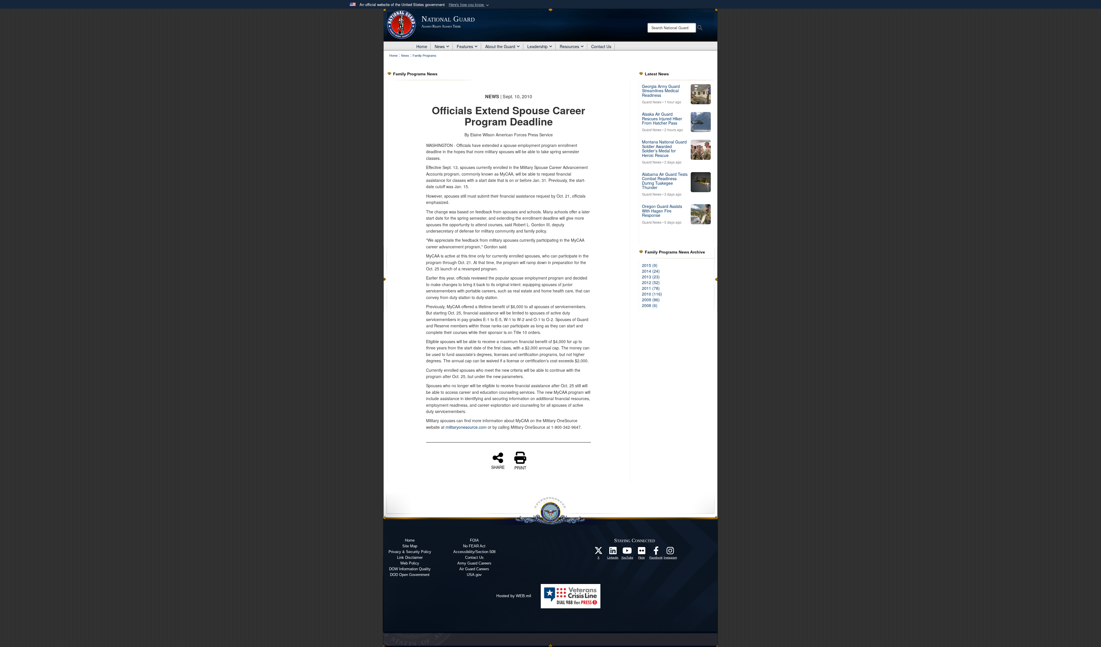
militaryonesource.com (466, 427)
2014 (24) (651, 271)
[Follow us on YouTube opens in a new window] (627, 552)
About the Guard (500, 46)
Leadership (537, 46)
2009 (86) (651, 299)
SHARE (498, 466)
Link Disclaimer (410, 557)
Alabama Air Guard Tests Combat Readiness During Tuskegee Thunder (665, 180)
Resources (569, 46)
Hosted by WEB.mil (513, 595)
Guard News (651, 101)
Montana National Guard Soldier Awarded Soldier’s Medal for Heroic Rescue (664, 148)
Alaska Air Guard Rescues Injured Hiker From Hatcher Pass (662, 118)
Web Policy (409, 563)
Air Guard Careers (474, 569)
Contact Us (601, 46)
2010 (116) (652, 294)
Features (465, 46)
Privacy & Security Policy (410, 552)
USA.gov (474, 575)
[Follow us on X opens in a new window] (599, 552)
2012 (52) (651, 282)
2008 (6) (649, 305)
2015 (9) (649, 265)
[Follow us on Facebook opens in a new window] (656, 552)
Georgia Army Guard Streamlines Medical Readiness (661, 90)
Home (421, 46)
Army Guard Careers (474, 563)
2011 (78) (651, 288)
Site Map (409, 546)
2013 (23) (651, 277)
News (440, 46)
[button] (469, 5)
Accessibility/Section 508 (474, 552)
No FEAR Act (474, 546)
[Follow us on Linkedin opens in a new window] (613, 552)
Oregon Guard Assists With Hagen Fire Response (662, 210)
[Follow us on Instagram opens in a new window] (670, 552)
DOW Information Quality (410, 569)
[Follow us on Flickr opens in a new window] (642, 552)
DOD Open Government (410, 575)
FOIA (474, 540)
